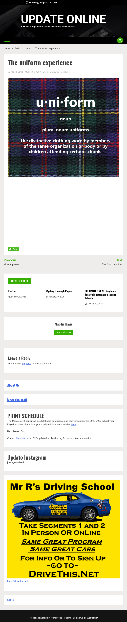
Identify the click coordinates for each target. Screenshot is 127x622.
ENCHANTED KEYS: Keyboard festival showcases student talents (100, 294)
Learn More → (63, 332)
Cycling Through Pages (59, 291)
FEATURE (46, 72)
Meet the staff (17, 399)
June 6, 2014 (33, 72)
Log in (10, 599)
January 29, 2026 (18, 297)
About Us (13, 385)
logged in (26, 363)
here (73, 424)
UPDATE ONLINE (63, 19)
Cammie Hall (22, 438)
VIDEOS (55, 72)
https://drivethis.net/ (17, 581)
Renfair (12, 291)
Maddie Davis (16, 72)
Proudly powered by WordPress (46, 617)
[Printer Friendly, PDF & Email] (13, 249)
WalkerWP (92, 617)
